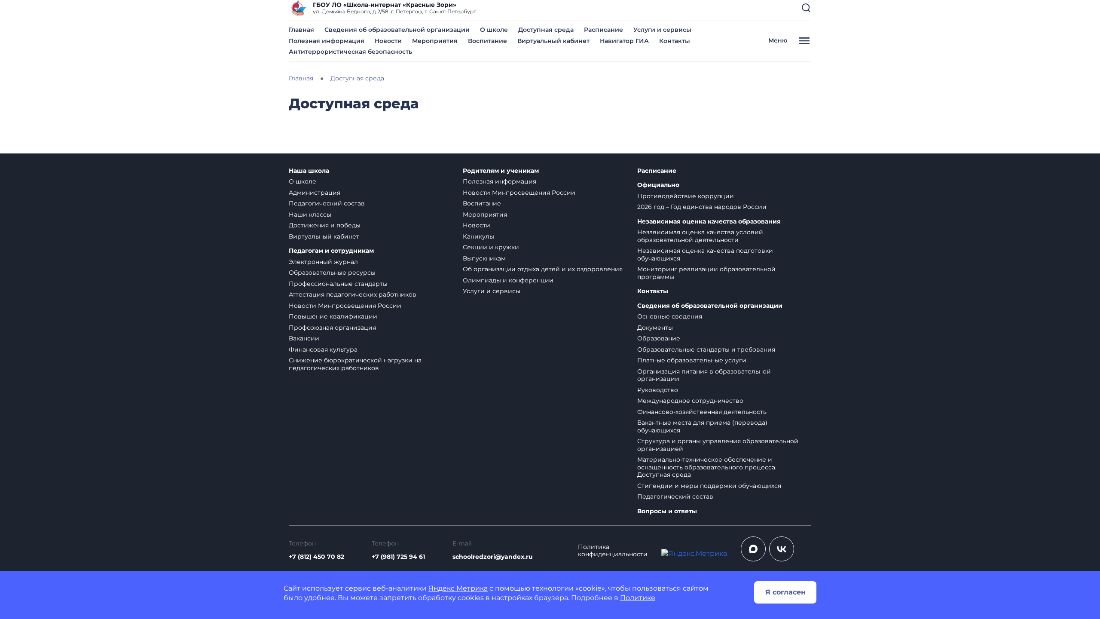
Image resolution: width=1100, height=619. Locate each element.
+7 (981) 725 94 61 (398, 557)
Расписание (603, 30)
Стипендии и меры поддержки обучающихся (709, 486)
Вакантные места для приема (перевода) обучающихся (702, 426)
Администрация (314, 192)
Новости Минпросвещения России (345, 306)
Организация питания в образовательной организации (704, 375)
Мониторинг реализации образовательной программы (706, 273)
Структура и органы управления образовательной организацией (717, 445)
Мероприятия (435, 41)
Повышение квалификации (333, 316)
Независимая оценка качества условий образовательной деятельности (700, 236)
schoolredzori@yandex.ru (492, 557)
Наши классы (310, 214)
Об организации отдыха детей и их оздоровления (543, 269)
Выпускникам (484, 258)
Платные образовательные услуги (691, 360)
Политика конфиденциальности (613, 550)
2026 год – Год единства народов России (702, 207)
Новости (388, 41)
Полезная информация (326, 41)
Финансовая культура (323, 349)
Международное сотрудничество (690, 400)
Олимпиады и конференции (508, 280)
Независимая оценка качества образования (709, 221)
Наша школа (309, 171)
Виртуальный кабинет (553, 41)
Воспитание (487, 41)
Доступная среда (546, 30)
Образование (658, 338)
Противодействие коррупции (685, 196)
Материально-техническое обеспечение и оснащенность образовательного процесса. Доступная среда (706, 467)
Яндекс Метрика (458, 588)
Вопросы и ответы (667, 511)
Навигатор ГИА (624, 41)
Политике (637, 598)
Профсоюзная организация (332, 327)
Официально (658, 185)
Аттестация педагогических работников (352, 294)
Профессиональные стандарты (338, 284)
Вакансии (304, 338)
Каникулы (478, 236)
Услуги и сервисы (662, 30)
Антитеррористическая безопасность (350, 51)
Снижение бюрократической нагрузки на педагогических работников (355, 364)
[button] (806, 8)
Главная (301, 30)
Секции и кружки (491, 247)
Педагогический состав (327, 203)
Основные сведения (669, 316)
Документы (655, 327)
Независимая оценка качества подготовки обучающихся (705, 254)
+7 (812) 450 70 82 (316, 557)
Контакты (674, 41)
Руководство (657, 390)
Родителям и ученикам (501, 171)
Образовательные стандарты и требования (706, 349)
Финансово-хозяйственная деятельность (702, 412)
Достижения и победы (325, 225)
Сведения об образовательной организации (397, 30)
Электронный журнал (323, 262)
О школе (494, 30)
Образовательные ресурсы (332, 272)
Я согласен (785, 592)
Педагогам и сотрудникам (331, 250)
